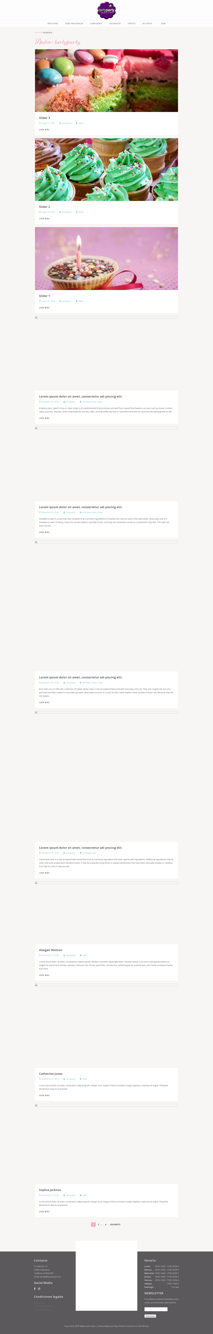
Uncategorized (89, 853)
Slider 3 (44, 118)
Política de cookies (42, 1309)
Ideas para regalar (74, 23)
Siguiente (115, 1224)
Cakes (100, 401)
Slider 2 (44, 207)
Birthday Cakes (89, 401)
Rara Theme (120, 1326)
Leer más (44, 129)
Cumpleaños (96, 23)
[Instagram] (39, 1288)
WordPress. (144, 1326)
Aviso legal (39, 1302)
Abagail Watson (50, 950)
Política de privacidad (43, 1306)
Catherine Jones (50, 1074)
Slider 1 (44, 296)
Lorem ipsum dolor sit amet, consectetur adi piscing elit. (80, 396)
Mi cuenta (147, 23)
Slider (81, 123)
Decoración (115, 23)
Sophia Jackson (50, 1190)
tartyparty (66, 123)
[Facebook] (35, 1288)
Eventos (131, 23)
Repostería (53, 23)
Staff (84, 955)
